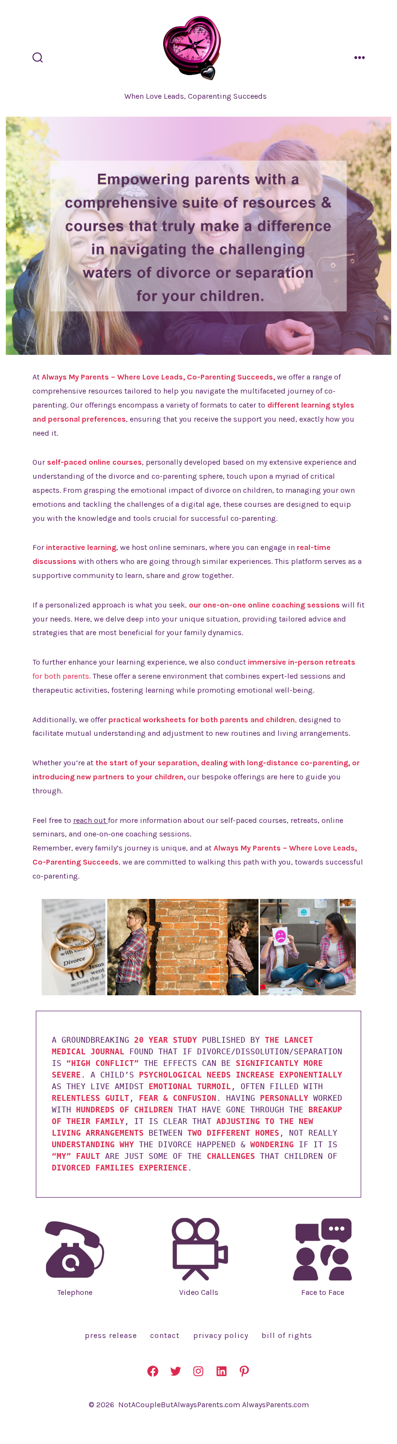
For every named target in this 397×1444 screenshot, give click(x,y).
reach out (90, 820)
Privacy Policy (220, 1335)
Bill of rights (286, 1335)
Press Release (111, 1335)
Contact (165, 1335)
